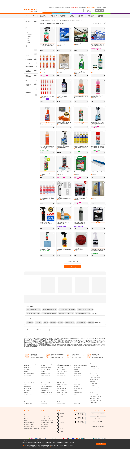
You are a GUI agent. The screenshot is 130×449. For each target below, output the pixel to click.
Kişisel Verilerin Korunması (29, 422)
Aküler (25, 384)
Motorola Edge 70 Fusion (94, 387)
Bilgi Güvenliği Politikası (28, 424)
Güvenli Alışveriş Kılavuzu (29, 426)
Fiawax (28, 40)
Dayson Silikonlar (44, 378)
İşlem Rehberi (43, 428)
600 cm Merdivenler (61, 403)
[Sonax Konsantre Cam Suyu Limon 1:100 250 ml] (47, 163)
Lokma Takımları (77, 384)
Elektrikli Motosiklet (27, 367)
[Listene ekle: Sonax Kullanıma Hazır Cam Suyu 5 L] (104, 208)
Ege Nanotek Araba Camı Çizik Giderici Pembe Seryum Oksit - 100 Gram (63, 70)
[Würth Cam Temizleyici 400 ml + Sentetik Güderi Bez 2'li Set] (47, 239)
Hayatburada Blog (44, 413)
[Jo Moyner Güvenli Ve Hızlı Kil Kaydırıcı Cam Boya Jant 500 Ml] (47, 214)
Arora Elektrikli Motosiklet (45, 375)
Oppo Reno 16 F (93, 392)
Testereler (75, 394)
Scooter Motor (27, 369)
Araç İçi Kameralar (27, 377)
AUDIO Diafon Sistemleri (45, 382)
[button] (47, 50)
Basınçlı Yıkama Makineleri (29, 378)
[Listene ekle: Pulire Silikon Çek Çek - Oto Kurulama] (104, 182)
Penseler (75, 401)
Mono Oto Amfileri (60, 397)
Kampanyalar (67, 7)
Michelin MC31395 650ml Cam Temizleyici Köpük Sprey (63, 147)
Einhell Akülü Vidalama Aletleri (46, 386)
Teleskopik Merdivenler (61, 375)
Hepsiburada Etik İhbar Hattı (98, 426)
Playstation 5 (92, 385)
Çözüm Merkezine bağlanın (98, 413)
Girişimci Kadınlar (74, 7)
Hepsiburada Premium (91, 7)
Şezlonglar (76, 378)
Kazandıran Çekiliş (93, 383)
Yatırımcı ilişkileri (27, 416)
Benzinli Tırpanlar (27, 388)
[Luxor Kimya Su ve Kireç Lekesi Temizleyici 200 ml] (98, 61)
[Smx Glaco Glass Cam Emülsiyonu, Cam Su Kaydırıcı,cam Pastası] (81, 188)
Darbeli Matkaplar (60, 367)
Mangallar (26, 392)
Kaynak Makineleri (77, 375)
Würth (28, 30)
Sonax (28, 32)
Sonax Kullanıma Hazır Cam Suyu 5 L (97, 223)
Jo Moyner (29, 36)
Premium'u (31, 11)
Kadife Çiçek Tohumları (61, 380)
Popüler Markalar (93, 371)
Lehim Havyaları (77, 396)
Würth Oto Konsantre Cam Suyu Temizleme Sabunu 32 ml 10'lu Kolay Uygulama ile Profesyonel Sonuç (47, 70)
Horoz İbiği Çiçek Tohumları (62, 371)
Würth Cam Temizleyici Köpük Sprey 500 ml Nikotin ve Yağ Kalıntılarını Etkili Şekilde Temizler (98, 147)
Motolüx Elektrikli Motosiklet (46, 367)
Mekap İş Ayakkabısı (44, 401)
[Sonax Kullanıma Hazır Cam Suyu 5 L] (98, 214)
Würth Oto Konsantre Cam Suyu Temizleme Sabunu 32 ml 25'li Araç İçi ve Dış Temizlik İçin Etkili (47, 96)
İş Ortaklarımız (27, 414)
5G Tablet (92, 389)
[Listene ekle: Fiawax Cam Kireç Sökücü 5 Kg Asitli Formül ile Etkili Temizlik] (87, 157)
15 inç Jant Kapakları (61, 394)
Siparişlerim (51, 7)
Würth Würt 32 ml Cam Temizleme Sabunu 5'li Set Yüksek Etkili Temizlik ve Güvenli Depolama (47, 198)
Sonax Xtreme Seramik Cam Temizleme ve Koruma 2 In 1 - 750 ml (47, 124)
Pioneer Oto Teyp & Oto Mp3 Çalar (47, 380)
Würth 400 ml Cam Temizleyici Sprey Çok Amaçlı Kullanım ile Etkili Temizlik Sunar (47, 45)
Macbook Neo (92, 381)
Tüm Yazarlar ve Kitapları (94, 368)
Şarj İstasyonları (76, 371)
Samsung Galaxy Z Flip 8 (94, 398)
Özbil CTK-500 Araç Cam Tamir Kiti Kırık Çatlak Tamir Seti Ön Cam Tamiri (64, 44)
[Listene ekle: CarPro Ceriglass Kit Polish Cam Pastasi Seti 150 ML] (70, 208)
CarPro (28, 45)
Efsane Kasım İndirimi (94, 373)
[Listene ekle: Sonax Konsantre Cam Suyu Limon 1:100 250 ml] (53, 157)
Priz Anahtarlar (76, 380)
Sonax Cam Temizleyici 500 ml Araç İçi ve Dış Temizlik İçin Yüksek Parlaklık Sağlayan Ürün (80, 72)
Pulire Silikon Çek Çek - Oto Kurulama (98, 197)
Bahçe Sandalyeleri (77, 373)
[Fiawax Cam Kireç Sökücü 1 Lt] (81, 34)
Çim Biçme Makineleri (78, 392)
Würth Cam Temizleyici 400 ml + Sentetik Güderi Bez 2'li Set (46, 249)
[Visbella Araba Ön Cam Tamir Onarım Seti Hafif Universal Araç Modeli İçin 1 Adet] (64, 163)
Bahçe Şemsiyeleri (27, 390)
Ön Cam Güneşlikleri (77, 377)
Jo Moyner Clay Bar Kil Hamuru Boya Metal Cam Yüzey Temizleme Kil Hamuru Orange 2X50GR (64, 123)
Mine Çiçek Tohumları (61, 369)
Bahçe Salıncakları (27, 386)
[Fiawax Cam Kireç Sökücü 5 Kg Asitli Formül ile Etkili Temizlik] (81, 163)
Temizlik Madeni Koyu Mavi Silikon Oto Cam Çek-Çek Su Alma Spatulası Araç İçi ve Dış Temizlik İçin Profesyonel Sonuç (98, 172)
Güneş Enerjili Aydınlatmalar (29, 382)
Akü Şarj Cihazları (77, 399)
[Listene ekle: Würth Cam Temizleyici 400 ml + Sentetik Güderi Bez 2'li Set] (53, 233)
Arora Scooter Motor (44, 388)
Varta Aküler (43, 371)
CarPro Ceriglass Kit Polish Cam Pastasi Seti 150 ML (63, 223)
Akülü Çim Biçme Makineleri (62, 377)
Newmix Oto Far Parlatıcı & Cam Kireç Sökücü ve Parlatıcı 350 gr (64, 96)
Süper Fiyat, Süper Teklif (59, 7)
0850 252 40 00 (98, 421)
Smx (28, 38)
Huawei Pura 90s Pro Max (95, 377)
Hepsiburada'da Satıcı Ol (101, 7)
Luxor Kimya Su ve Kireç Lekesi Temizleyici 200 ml (96, 70)
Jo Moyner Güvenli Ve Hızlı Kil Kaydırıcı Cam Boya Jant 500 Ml (46, 223)
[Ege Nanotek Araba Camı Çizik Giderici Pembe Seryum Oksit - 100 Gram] (64, 61)
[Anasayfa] (40, 20)
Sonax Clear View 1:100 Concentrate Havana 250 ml (80, 124)
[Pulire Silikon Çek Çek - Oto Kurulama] (98, 188)
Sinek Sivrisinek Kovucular (29, 373)
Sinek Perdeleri (27, 380)
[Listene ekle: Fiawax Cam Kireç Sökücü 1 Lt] (87, 28)
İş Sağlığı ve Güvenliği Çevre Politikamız (31, 428)
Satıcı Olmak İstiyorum (45, 414)
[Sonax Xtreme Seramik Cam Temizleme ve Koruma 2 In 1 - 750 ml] (47, 114)
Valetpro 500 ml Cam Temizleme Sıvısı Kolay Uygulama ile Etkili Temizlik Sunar (98, 250)
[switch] (35, 21)
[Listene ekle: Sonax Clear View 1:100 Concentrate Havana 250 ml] (87, 107)
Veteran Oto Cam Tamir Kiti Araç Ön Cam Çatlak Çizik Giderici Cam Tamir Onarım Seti (98, 45)
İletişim (25, 430)
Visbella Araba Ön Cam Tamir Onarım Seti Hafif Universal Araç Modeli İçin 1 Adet (64, 172)
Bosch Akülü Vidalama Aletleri (46, 377)
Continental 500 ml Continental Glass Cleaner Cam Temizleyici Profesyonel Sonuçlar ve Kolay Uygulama (64, 249)
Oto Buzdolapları (77, 369)
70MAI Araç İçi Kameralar (45, 373)
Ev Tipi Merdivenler (60, 382)
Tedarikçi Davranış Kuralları (46, 418)
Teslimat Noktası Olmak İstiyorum (47, 422)
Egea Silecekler (60, 401)
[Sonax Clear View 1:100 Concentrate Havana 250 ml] (81, 114)
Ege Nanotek (29, 34)
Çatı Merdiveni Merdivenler (62, 384)
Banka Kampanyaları (44, 426)
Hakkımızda (26, 413)
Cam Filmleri (76, 386)
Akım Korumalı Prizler (28, 403)
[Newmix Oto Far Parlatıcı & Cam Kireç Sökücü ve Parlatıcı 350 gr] (64, 86)
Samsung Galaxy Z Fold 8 (94, 394)
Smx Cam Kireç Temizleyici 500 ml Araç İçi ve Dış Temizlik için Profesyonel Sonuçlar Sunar (97, 96)
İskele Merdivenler (60, 373)
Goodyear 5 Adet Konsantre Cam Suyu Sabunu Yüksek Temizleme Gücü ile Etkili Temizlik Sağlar (81, 147)
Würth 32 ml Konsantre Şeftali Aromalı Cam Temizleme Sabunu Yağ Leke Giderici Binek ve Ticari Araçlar (47, 147)
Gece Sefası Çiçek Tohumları (62, 396)
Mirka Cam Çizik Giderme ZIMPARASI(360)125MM (78, 249)
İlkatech (28, 42)
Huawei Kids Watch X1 (94, 375)
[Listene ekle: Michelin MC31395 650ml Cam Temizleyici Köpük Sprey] (70, 131)
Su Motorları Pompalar (28, 394)
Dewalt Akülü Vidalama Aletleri (46, 394)
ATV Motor (26, 371)
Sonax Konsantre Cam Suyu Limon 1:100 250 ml (46, 174)
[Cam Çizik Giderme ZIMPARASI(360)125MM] (81, 239)
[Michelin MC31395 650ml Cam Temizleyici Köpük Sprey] (64, 138)
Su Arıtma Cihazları (27, 375)
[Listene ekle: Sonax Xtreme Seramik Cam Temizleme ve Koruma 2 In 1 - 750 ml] (53, 107)
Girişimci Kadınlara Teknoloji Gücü (47, 420)
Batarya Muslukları (77, 403)
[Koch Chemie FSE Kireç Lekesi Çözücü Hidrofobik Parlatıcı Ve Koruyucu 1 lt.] (81, 214)
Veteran (28, 44)
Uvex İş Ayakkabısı (44, 397)
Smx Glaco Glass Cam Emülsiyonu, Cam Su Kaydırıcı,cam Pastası (80, 198)
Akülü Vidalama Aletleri (28, 396)
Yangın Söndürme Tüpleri (28, 397)
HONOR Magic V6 (93, 402)
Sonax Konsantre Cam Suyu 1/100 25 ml (81, 97)
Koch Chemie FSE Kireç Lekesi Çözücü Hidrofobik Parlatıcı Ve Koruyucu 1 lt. (79, 223)
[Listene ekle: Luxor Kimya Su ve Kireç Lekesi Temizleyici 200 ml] (104, 55)
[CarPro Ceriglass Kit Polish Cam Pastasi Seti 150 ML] (64, 214)
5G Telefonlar (92, 390)
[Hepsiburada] (30, 9)
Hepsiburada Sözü (93, 366)
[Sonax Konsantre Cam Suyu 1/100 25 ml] (81, 86)
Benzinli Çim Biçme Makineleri (62, 378)
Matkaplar (75, 390)
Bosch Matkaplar (44, 403)
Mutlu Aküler (43, 396)
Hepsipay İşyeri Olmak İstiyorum (46, 416)
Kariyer (25, 420)
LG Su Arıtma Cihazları (45, 390)
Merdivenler (26, 401)
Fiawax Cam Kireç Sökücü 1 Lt (79, 43)
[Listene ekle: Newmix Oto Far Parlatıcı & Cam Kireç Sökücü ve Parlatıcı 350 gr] (70, 80)
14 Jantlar (59, 386)
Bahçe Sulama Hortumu (78, 388)
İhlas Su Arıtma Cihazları (45, 369)
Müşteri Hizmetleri (82, 7)
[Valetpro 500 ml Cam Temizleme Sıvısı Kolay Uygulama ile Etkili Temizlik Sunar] (98, 239)
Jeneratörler (26, 399)
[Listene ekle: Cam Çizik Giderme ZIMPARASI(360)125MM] (87, 233)
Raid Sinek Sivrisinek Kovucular (46, 399)
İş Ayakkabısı (76, 382)
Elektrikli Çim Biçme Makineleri (62, 392)
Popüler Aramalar (93, 370)
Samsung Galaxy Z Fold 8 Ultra (95, 396)
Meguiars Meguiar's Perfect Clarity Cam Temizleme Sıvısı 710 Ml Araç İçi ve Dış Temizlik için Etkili (98, 123)
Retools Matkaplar (44, 384)
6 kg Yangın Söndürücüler (61, 388)
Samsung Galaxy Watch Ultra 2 (95, 400)
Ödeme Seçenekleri (44, 424)
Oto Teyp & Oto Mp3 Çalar (78, 397)
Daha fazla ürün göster (73, 267)
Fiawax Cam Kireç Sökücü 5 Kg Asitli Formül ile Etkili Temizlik (80, 172)
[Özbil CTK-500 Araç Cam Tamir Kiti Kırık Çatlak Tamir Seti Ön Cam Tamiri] (64, 34)
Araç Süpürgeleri (77, 367)
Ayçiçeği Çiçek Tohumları (61, 390)
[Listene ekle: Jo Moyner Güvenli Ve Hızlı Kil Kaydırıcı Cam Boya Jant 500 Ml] (53, 208)
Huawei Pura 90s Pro (94, 379)
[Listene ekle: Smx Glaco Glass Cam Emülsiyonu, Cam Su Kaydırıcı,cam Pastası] (87, 182)
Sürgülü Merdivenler (61, 399)
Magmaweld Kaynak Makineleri (46, 392)
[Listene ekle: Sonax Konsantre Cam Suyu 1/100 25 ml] (87, 80)
